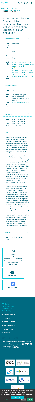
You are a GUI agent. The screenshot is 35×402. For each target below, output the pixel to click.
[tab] (17, 38)
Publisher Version (11, 86)
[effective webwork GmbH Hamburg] (14, 347)
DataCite (10, 371)
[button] (27, 3)
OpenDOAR (11, 379)
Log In (24, 3)
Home (3, 8)
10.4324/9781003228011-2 (20, 103)
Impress (7, 333)
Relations (8, 114)
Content (8, 232)
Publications (12, 8)
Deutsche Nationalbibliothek (10, 362)
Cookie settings (9, 325)
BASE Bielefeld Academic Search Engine (17, 388)
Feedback (17, 398)
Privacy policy (9, 329)
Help (22, 3)
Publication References (11, 10)
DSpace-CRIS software (16, 342)
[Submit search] (19, 3)
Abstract (8, 132)
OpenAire (24, 379)
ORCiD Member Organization (23, 362)
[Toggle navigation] (31, 3)
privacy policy (24, 396)
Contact (7, 318)
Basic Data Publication (12, 39)
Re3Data (22, 371)
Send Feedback (9, 322)
